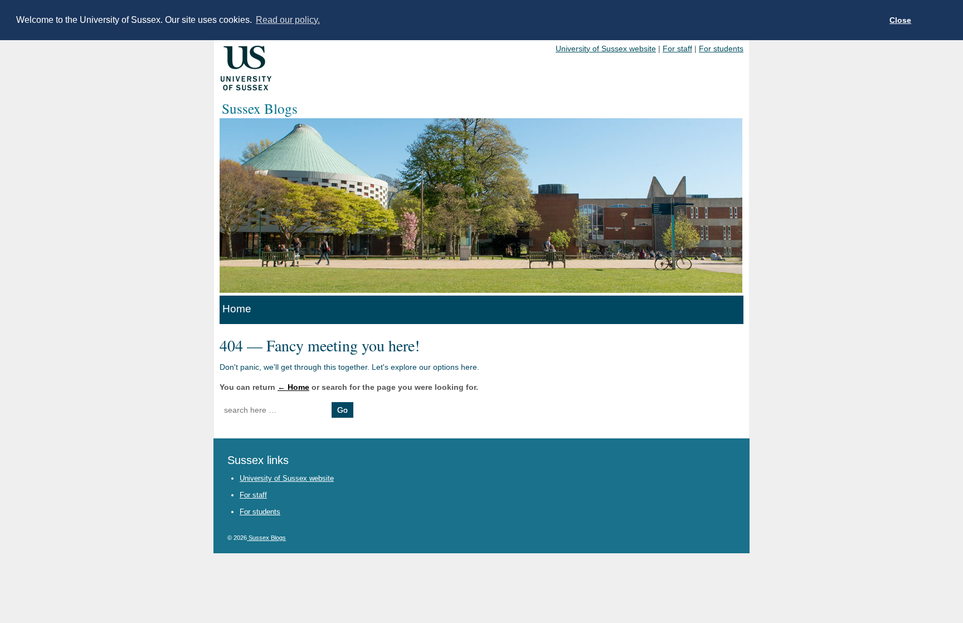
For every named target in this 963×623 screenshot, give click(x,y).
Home (236, 309)
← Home (293, 387)
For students (721, 48)
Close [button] (900, 20)
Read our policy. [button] (288, 20)
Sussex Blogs (266, 537)
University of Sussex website (606, 48)
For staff (677, 48)
